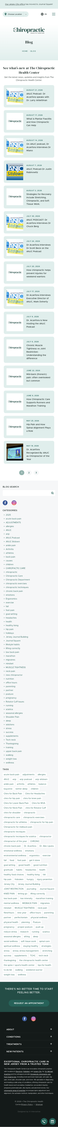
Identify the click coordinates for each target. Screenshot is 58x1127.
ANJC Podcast (13, 538)
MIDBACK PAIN (29, 903)
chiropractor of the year (15, 841)
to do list (8, 970)
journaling (31, 889)
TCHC (32, 956)
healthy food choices (14, 875)
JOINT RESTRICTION (14, 889)
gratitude (8, 870)
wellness (10, 763)
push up (40, 927)
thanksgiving (10, 960)
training (9, 747)
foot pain (10, 610)
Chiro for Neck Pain (13, 808)
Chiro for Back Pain (13, 794)
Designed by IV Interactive (29, 1112)
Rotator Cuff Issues (15, 702)
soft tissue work (28, 941)
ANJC (8, 530)
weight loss (11, 759)
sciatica (9, 709)
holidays (10, 633)
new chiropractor (14, 675)
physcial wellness (39, 918)
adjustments (28, 775)
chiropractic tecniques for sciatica (20, 837)
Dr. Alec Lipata (47, 846)
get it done (34, 860)
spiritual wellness (12, 946)
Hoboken (19, 879)
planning (25, 922)
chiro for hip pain (12, 798)
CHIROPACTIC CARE (15, 568)
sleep (8, 721)
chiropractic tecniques (14, 832)
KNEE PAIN (9, 894)
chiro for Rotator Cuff (35, 808)
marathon (10, 656)
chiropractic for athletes (15, 822)
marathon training (44, 898)
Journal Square (13, 641)
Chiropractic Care (14, 576)
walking (9, 755)
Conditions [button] (13, 1037)
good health (24, 865)
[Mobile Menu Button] (53, 14)
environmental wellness (15, 856)
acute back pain (13, 519)
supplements (12, 736)
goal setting (11, 614)
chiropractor (45, 837)
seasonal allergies (14, 713)
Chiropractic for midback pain (18, 827)
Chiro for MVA (38, 803)
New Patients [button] (14, 1052)
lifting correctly (13, 648)
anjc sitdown (41, 779)
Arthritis (9, 549)
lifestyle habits (13, 645)
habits (19, 870)
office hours (11, 683)
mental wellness (11, 903)
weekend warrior (34, 970)
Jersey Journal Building (17, 637)
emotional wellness (13, 851)
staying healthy (30, 946)
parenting (10, 686)
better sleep (22, 789)
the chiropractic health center (33, 960)
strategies (46, 946)
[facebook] (5, 502)
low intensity (26, 898)
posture (9, 694)
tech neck (43, 956)
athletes (10, 553)
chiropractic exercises (16, 584)
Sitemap (39, 1104)
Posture (37, 922)
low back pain (12, 652)
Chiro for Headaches (35, 794)
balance (42, 784)
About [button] (10, 1030)
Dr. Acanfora (30, 846)
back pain (10, 557)
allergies (10, 526)
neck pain (10, 671)
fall (7, 606)
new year (21, 913)
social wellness (11, 941)
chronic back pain (14, 591)
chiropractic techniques (17, 587)
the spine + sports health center (19, 965)
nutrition (10, 679)
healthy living (12, 625)
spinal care (44, 941)
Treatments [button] (14, 1044)
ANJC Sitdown (13, 542)
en (46, 14)
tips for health (44, 965)
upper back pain (14, 751)
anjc (8, 534)
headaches (11, 618)
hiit (44, 875)
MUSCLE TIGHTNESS (16, 667)
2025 (8, 515)
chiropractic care (12, 817)
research (24, 932)
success (9, 732)
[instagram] (14, 502)
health (9, 622)
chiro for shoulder (12, 813)
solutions (10, 725)
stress (8, 728)
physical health (11, 922)
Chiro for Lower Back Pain (16, 803)
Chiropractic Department (18, 580)
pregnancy (11, 698)
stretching (47, 951)
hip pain (9, 629)
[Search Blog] (52, 493)
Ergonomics (11, 599)
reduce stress (10, 932)
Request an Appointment (29, 1003)
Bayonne (19, 1071)
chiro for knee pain (32, 798)
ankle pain (11, 545)
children (9, 565)
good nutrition (40, 865)
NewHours (9, 913)
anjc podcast (26, 779)
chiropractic (11, 572)
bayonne (8, 789)
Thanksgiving (12, 744)
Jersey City (9, 884)
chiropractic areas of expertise (14, 1090)
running (9, 706)
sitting (27, 937)
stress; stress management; (26, 951)
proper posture (25, 927)
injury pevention (44, 879)
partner (9, 690)
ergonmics (34, 856)
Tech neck (11, 740)
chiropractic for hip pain (41, 822)
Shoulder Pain (12, 717)
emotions (10, 595)
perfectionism (21, 918)
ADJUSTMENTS (13, 523)
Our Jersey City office (15, 4)
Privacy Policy (27, 1104)
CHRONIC (35, 841)
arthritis (20, 784)
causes (9, 561)
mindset (9, 664)
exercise (10, 603)
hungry (30, 879)
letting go (22, 894)
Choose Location (15, 14)
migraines (10, 660)
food (12, 860)
